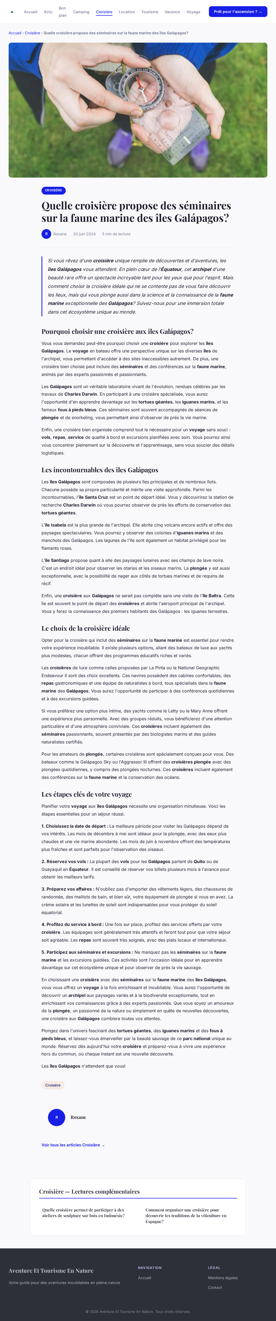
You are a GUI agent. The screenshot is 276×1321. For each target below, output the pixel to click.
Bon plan (63, 12)
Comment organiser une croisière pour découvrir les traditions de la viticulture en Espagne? (186, 1215)
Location (127, 11)
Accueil (30, 11)
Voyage (193, 11)
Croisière (104, 11)
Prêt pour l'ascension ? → (238, 11)
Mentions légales (223, 1277)
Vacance (172, 11)
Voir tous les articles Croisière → (73, 1144)
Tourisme (149, 11)
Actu (48, 11)
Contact (215, 1287)
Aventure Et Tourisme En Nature (51, 1270)
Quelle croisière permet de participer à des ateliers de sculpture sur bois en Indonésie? (83, 1212)
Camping (81, 11)
